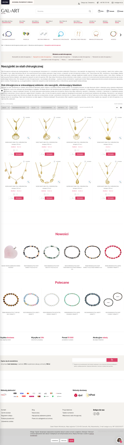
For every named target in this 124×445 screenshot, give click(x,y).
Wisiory (64, 59)
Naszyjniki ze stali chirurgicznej (42, 57)
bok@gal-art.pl (119, 2)
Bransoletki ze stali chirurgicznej (21, 57)
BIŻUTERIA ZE (63, 22)
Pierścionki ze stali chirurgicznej (102, 57)
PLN (102, 11)
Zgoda (71, 440)
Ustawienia (55, 440)
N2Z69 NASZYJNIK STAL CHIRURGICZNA (77, 186)
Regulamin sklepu (6, 415)
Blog (33, 410)
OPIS (16, 150)
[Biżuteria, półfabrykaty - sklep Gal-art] (11, 10)
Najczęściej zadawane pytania (41, 415)
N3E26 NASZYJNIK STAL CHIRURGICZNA (77, 142)
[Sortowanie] (117, 108)
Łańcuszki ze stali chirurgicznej (50, 59)
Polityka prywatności (7, 418)
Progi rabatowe (67, 410)
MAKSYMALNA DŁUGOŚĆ (18, 107)
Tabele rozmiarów (68, 413)
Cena (71, 107)
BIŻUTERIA (5, 2)
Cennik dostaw (6, 413)
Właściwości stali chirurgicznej (71, 415)
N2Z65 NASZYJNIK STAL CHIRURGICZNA (108, 186)
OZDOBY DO (92, 22)
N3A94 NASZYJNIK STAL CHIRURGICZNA (108, 142)
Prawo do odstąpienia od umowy (42, 418)
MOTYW (61, 107)
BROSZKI (105, 22)
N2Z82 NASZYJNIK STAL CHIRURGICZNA (46, 186)
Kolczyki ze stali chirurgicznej (61, 57)
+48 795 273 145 (104, 2)
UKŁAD (4, 107)
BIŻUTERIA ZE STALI (7, 22)
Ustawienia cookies (7, 421)
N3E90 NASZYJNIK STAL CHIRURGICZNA (16, 142)
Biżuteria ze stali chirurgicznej (62, 54)
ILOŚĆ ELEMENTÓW (47, 107)
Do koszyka (19, 154)
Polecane (62, 282)
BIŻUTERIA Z (35, 22)
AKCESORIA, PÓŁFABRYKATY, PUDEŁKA (22, 2)
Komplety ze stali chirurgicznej (81, 57)
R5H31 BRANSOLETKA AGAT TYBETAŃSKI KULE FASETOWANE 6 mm (72, 267)
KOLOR (33, 107)
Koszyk (121, 11)
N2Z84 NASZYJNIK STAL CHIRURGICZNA (16, 186)
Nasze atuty (35, 413)
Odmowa (63, 440)
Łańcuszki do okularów (74, 59)
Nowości (62, 234)
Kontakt (3, 410)
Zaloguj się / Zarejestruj (87, 2)
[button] (120, 35)
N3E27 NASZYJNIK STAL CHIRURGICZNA (46, 142)
